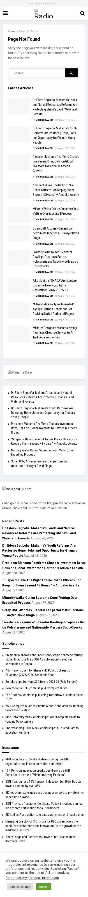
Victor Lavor (44, 120)
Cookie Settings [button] (19, 886)
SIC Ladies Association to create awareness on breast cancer (45, 814)
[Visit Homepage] (44, 13)
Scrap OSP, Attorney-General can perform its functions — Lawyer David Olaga (56, 233)
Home (11, 31)
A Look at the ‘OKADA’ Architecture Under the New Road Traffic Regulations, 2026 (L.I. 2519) (55, 285)
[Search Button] (82, 13)
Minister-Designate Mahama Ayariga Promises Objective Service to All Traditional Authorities (55, 332)
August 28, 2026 (66, 120)
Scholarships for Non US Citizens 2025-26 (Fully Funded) (41, 681)
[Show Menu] (5, 13)
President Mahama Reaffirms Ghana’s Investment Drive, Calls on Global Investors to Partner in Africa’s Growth (44, 428)
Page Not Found (29, 31)
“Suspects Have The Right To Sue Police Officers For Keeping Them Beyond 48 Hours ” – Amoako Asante (56, 190)
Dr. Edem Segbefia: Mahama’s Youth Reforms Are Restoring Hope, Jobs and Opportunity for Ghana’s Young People (43, 412)
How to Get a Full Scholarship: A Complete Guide (36, 688)
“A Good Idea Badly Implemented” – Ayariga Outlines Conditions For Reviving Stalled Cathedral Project (54, 309)
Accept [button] (44, 886)
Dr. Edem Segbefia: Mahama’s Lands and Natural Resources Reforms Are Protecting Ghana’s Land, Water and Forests (42, 397)
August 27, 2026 (66, 200)
